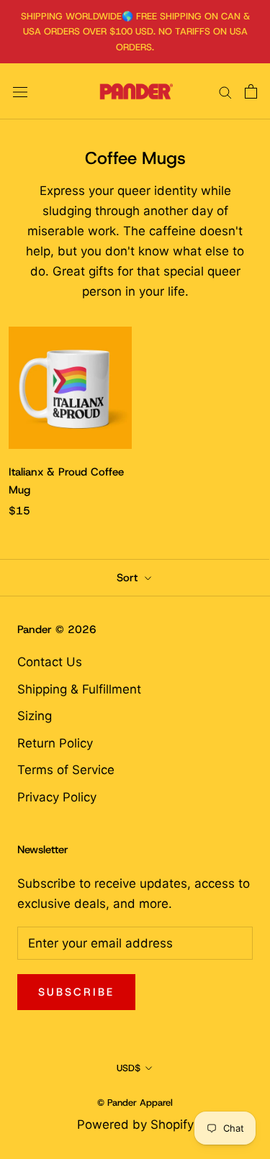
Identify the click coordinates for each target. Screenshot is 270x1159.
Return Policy (55, 743)
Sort (129, 578)
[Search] (225, 91)
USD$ (128, 1068)
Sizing (34, 716)
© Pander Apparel (135, 1102)
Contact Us (49, 662)
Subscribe (76, 992)
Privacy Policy (56, 797)
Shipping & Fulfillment (79, 689)
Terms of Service (65, 770)
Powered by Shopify (135, 1124)
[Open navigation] (20, 92)
